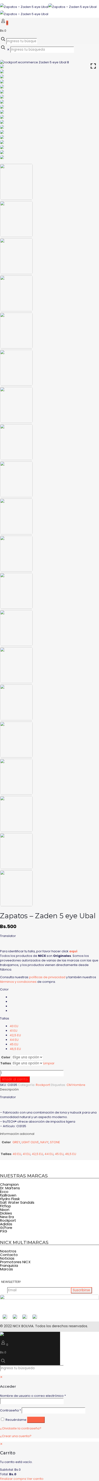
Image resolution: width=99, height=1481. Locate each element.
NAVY (44, 1142)
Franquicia (9, 1265)
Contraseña (10, 1410)
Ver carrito (35, 1478)
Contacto (9, 1254)
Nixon (4, 1209)
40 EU (14, 1026)
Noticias (7, 1258)
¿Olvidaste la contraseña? (20, 1428)
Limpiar (49, 1063)
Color (4, 989)
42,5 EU (15, 1035)
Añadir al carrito (15, 1079)
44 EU (14, 1039)
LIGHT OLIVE (30, 1142)
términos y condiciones (18, 981)
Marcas (6, 1269)
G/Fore (6, 1227)
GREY (16, 1142)
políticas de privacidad (47, 977)
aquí (73, 951)
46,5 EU (15, 1049)
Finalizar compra (13, 1478)
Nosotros (8, 1251)
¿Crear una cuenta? (15, 1436)
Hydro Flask (10, 1198)
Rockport (43, 1085)
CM (69, 1085)
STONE (55, 1142)
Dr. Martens (10, 1188)
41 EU (13, 1030)
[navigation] (49, 1461)
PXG (3, 1231)
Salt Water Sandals (17, 1202)
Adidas (6, 1223)
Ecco (4, 1191)
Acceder (36, 1419)
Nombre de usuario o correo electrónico (33, 1395)
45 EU (14, 1044)
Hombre (78, 1085)
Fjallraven (8, 1195)
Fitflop (5, 1205)
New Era (7, 1216)
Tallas (4, 1018)
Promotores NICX (15, 1261)
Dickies (6, 1213)
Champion (9, 1184)
